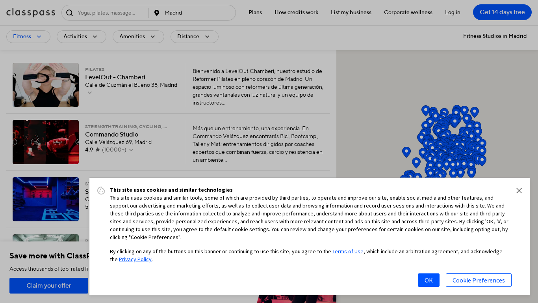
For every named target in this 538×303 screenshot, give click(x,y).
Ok (429, 280)
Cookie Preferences (479, 280)
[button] (519, 190)
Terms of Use (348, 251)
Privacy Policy (135, 259)
